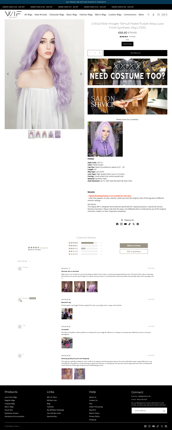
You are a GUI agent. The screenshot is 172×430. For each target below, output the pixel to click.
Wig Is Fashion (14, 426)
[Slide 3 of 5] (44, 134)
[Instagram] (121, 224)
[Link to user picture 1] (67, 286)
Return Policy (94, 413)
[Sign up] (163, 411)
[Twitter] (133, 224)
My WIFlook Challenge (55, 410)
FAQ (90, 403)
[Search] (148, 14)
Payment (92, 410)
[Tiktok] (129, 224)
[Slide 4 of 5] (51, 134)
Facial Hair (9, 410)
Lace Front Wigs (11, 397)
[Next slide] (81, 74)
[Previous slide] (7, 74)
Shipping (92, 420)
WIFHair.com (52, 400)
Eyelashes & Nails (11, 413)
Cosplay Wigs (10, 403)
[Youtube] (125, 224)
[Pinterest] (137, 224)
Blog (48, 403)
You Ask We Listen (54, 413)
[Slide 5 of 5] (57, 134)
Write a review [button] (134, 245)
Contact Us (93, 400)
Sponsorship (52, 416)
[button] (73, 243)
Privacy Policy (94, 416)
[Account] (153, 14)
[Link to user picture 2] (79, 286)
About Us (92, 397)
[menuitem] (141, 14)
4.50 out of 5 (44, 248)
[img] (65, 268)
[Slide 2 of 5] (38, 134)
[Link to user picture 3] (92, 286)
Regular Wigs (10, 400)
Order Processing (96, 407)
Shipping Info (129, 220)
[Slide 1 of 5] (31, 134)
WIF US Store (52, 397)
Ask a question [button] (134, 251)
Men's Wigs (9, 407)
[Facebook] (117, 224)
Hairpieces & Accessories (14, 416)
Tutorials (50, 407)
